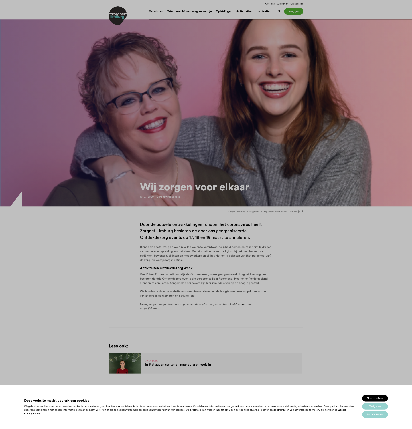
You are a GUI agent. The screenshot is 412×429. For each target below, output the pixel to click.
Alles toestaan (375, 398)
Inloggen (294, 11)
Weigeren (375, 406)
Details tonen (375, 414)
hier (243, 304)
